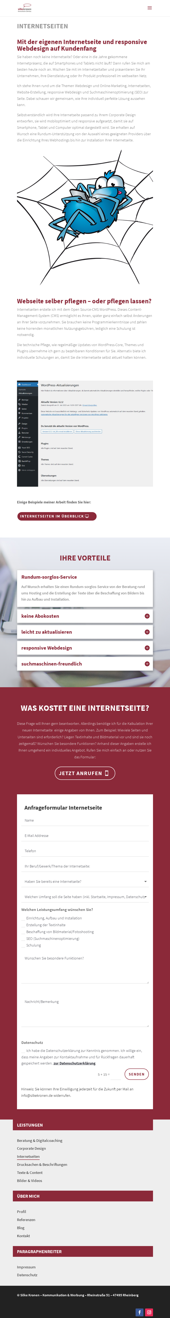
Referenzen (26, 1219)
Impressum (26, 1267)
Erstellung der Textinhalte (46, 924)
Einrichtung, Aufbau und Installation (54, 918)
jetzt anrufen (80, 773)
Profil (21, 1211)
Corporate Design (31, 1148)
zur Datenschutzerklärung (74, 1063)
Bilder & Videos (29, 1180)
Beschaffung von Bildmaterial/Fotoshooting (60, 931)
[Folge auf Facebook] (139, 1312)
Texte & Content (29, 1172)
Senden (137, 1074)
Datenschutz (27, 1275)
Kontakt (23, 1235)
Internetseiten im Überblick (52, 516)
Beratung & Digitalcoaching (39, 1140)
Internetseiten (28, 1156)
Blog (20, 1227)
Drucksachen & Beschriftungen (42, 1164)
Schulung (33, 945)
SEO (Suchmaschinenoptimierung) (52, 938)
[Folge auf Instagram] (149, 1312)
